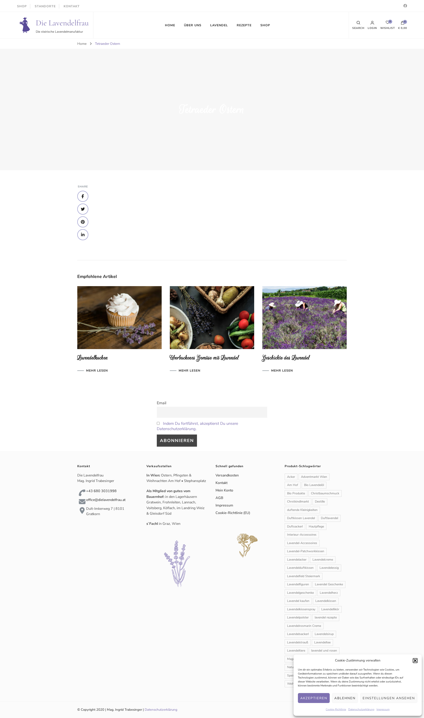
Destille (320, 501)
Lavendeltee (322, 642)
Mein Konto (224, 490)
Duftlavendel (329, 518)
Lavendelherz (329, 593)
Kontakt (221, 482)
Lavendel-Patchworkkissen (305, 551)
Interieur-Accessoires (301, 535)
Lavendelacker (297, 559)
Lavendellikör (330, 609)
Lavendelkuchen (92, 358)
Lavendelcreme (322, 559)
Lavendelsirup (324, 634)
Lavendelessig (329, 568)
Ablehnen (345, 698)
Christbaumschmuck (325, 493)
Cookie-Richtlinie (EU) (233, 512)
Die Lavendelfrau (62, 23)
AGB (219, 497)
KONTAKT (72, 6)
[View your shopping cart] (402, 24)
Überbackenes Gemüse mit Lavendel (204, 358)
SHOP (22, 6)
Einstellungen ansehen (389, 698)
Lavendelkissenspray (301, 609)
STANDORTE (45, 6)
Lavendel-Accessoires (302, 543)
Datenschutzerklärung (361, 709)
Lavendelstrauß (297, 642)
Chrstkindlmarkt (298, 501)
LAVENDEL (219, 25)
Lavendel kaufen (298, 601)
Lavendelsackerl (298, 634)
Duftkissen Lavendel (301, 518)
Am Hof (292, 485)
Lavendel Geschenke (329, 584)
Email (161, 403)
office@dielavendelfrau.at (105, 499)
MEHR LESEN (97, 370)
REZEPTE (244, 25)
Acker (291, 477)
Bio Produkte (296, 493)
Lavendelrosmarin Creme (304, 626)
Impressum (383, 709)
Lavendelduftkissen (300, 568)
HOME (170, 25)
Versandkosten (227, 475)
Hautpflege (316, 526)
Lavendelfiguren (298, 584)
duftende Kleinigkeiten (302, 510)
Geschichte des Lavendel (286, 358)
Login (372, 27)
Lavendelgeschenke (300, 593)
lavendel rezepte (326, 617)
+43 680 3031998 (101, 491)
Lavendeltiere (296, 650)
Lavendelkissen (325, 601)
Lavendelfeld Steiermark (303, 576)
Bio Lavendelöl (314, 485)
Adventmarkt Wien (314, 477)
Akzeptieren (313, 698)
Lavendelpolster (298, 617)
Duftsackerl (295, 526)
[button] (415, 660)
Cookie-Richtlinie (336, 709)
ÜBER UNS (192, 25)
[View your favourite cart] (387, 23)
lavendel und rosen (324, 650)
